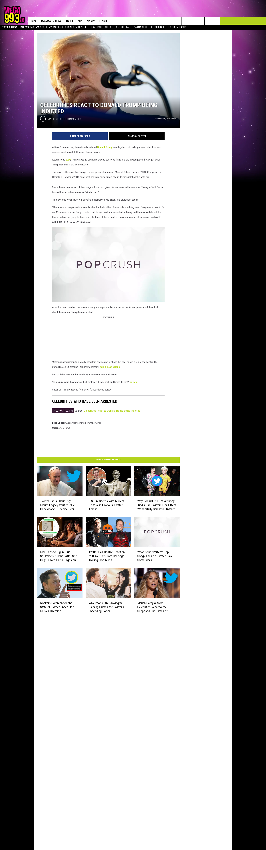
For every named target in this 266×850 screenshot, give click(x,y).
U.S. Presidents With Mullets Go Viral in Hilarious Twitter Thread (106, 505)
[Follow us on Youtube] (216, 21)
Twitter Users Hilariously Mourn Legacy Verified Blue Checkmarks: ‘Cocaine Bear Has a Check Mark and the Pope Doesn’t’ (57, 505)
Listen (69, 21)
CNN (68, 159)
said (102, 366)
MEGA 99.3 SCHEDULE (51, 21)
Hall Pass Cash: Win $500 (32, 27)
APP (80, 21)
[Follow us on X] (208, 21)
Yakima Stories (141, 27)
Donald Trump (105, 147)
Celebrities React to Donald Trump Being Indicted (112, 410)
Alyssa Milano (112, 366)
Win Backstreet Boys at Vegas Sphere (67, 27)
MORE (104, 21)
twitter (97, 423)
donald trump (86, 423)
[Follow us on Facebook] (200, 21)
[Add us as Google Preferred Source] (193, 21)
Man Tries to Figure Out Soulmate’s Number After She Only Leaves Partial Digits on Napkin (58, 556)
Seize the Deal (123, 27)
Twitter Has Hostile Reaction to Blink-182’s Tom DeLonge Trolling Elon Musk (107, 556)
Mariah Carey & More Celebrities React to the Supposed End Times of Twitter (152, 607)
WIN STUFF (92, 21)
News (67, 428)
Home (33, 21)
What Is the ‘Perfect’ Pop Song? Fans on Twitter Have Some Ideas (155, 556)
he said (133, 382)
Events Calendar (177, 27)
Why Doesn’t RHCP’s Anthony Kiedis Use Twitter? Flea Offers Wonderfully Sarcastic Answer (156, 505)
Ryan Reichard (52, 119)
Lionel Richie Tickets (101, 27)
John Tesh (159, 27)
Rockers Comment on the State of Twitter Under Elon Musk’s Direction (57, 607)
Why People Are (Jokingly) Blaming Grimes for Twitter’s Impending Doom (106, 607)
